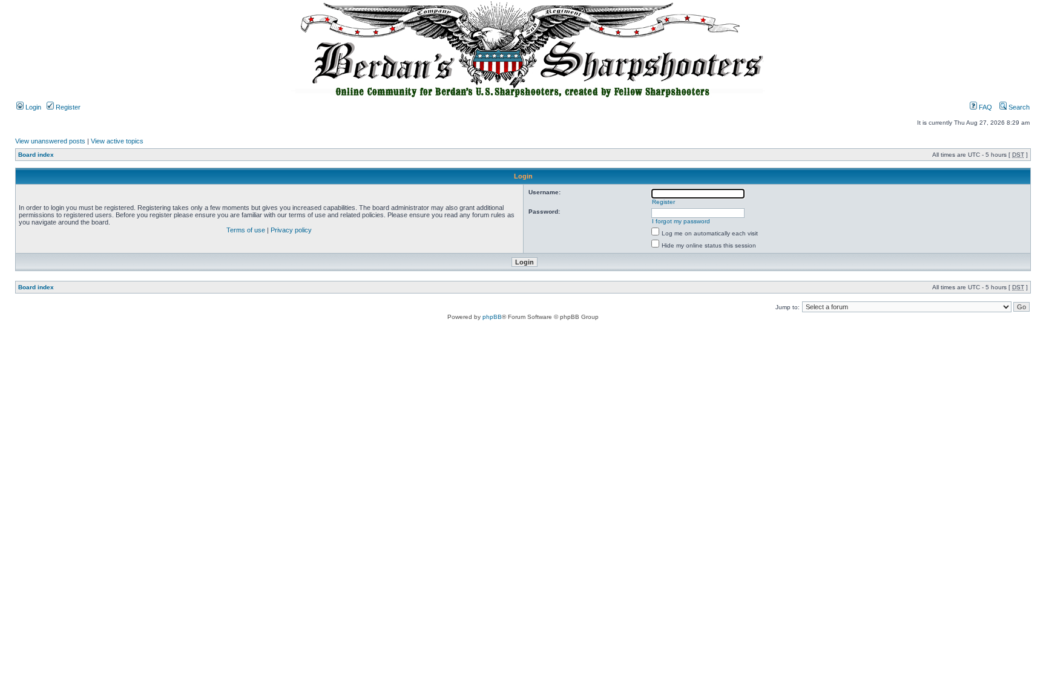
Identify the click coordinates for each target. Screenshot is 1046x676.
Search (1018, 107)
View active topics (117, 141)
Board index (36, 154)
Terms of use (245, 230)
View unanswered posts (50, 141)
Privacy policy (291, 230)
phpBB (492, 316)
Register (67, 107)
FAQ (984, 107)
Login (32, 107)
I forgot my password (681, 221)
